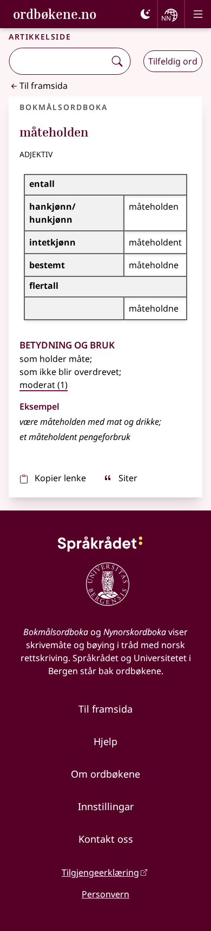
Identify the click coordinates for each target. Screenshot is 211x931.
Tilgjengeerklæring (100, 872)
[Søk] (117, 61)
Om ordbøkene (105, 773)
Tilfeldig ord (172, 61)
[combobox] (58, 61)
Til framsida (43, 86)
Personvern (105, 894)
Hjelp (105, 741)
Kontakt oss (105, 838)
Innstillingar (106, 806)
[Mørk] (145, 14)
